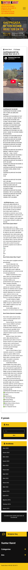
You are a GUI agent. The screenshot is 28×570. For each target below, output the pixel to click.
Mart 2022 (5, 487)
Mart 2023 (5, 474)
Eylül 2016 (5, 495)
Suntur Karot (8, 49)
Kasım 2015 (6, 508)
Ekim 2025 (6, 448)
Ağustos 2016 (6, 500)
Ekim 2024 (6, 457)
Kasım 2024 (6, 452)
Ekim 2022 (6, 478)
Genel (6, 35)
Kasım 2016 (6, 491)
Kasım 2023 (6, 461)
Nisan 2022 (6, 482)
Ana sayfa (7, 33)
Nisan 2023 (6, 470)
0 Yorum (17, 49)
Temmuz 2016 (7, 504)
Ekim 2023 (6, 465)
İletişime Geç (13, 534)
